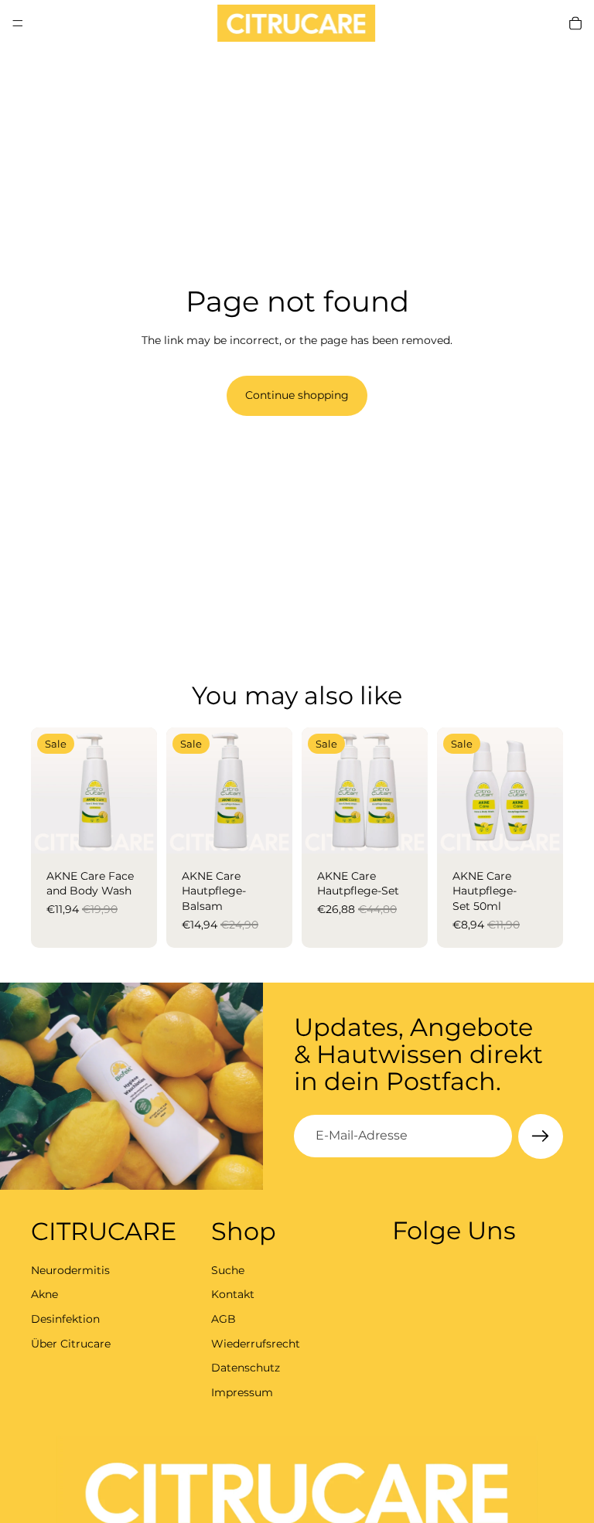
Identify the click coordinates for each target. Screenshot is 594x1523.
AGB (223, 1318)
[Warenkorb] (575, 23)
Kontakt (232, 1294)
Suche (227, 1269)
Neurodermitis (70, 1269)
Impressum (242, 1392)
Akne (44, 1294)
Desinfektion (65, 1318)
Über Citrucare (71, 1343)
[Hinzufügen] (133, 829)
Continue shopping (297, 395)
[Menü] (18, 23)
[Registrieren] (540, 1136)
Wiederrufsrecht (255, 1343)
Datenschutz (245, 1368)
